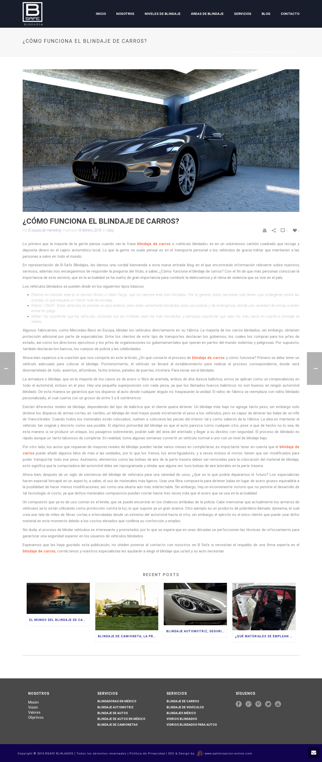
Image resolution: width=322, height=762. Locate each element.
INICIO (101, 14)
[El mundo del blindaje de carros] (58, 598)
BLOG (266, 14)
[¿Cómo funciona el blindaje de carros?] (161, 140)
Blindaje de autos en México (121, 719)
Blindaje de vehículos (185, 707)
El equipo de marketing (44, 230)
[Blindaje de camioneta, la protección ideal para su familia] (126, 606)
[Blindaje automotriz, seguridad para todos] (195, 604)
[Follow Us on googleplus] (249, 704)
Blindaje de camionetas (117, 724)
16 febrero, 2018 (89, 230)
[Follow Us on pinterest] (258, 704)
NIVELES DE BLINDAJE (163, 14)
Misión (33, 702)
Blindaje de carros (183, 701)
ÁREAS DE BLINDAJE (207, 14)
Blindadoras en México (116, 701)
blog (225, 51)
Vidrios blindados (182, 719)
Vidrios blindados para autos (192, 724)
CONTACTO (290, 14)
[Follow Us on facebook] (239, 704)
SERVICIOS (242, 14)
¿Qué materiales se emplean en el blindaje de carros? (265, 636)
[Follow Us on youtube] (278, 704)
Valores (34, 712)
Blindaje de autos (112, 713)
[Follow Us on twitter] (268, 704)
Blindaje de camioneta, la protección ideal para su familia (128, 636)
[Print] (265, 230)
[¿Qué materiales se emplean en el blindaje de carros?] (264, 606)
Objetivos (36, 717)
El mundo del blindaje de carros (59, 620)
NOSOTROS (125, 14)
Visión (33, 707)
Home (214, 51)
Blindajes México (181, 713)
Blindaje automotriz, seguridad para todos (196, 631)
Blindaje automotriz (115, 707)
